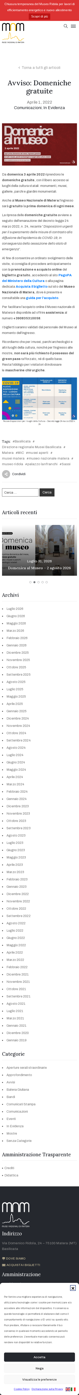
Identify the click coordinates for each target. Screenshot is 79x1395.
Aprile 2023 (14, 864)
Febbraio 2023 (17, 879)
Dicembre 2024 (17, 718)
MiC (21, 453)
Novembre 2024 (18, 725)
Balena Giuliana (17, 1089)
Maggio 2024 (16, 769)
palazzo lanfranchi (42, 464)
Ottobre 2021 (16, 989)
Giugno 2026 (15, 616)
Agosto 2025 (16, 682)
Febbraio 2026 (17, 638)
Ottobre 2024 (16, 733)
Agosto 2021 (16, 1003)
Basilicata (23, 441)
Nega (40, 1368)
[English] (68, 1389)
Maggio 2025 (16, 696)
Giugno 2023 (15, 850)
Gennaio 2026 (16, 645)
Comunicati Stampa (20, 1104)
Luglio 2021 (14, 1011)
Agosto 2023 (16, 835)
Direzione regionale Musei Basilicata (31, 447)
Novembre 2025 (18, 660)
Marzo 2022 (15, 959)
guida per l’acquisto (42, 298)
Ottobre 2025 (16, 667)
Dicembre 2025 (17, 652)
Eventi (11, 1119)
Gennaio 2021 (16, 1025)
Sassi (66, 464)
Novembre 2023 (18, 813)
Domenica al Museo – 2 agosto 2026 (39, 568)
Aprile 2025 (14, 704)
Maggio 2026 (16, 623)
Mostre (11, 1133)
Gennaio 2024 (16, 799)
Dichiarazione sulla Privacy (47, 1389)
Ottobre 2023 (16, 821)
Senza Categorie (19, 1140)
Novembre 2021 (18, 981)
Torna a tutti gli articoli (41, 68)
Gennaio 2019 (16, 1040)
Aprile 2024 (14, 777)
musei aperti (38, 453)
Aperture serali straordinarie (26, 1067)
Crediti (9, 1168)
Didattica (11, 1175)
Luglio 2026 (14, 608)
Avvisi (10, 1082)
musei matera (13, 458)
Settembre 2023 (18, 828)
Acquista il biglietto (32, 286)
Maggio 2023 (16, 857)
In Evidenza (54, 107)
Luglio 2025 (14, 689)
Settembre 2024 (18, 740)
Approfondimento (19, 1075)
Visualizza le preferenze (39, 1379)
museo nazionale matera (49, 458)
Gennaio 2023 (16, 886)
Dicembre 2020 (17, 1033)
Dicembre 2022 (17, 894)
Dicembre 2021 (17, 974)
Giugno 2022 (15, 938)
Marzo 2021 (15, 1018)
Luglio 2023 (14, 842)
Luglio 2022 (14, 930)
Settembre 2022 (18, 916)
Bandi (10, 1097)
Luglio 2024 (14, 755)
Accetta (39, 1357)
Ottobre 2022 (16, 908)
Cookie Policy (22, 1389)
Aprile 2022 (14, 952)
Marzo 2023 (15, 872)
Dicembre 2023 (17, 806)
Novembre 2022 (18, 901)
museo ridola (12, 464)
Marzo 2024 (15, 784)
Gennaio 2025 (16, 711)
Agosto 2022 (16, 923)
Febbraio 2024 (17, 791)
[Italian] (73, 1389)
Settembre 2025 (18, 674)
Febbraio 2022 (17, 967)
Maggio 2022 (16, 945)
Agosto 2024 (16, 747)
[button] (73, 1288)
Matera (8, 453)
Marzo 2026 (15, 630)
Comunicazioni (28, 107)
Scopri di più (39, 16)
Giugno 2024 (15, 762)
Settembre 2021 (18, 996)
